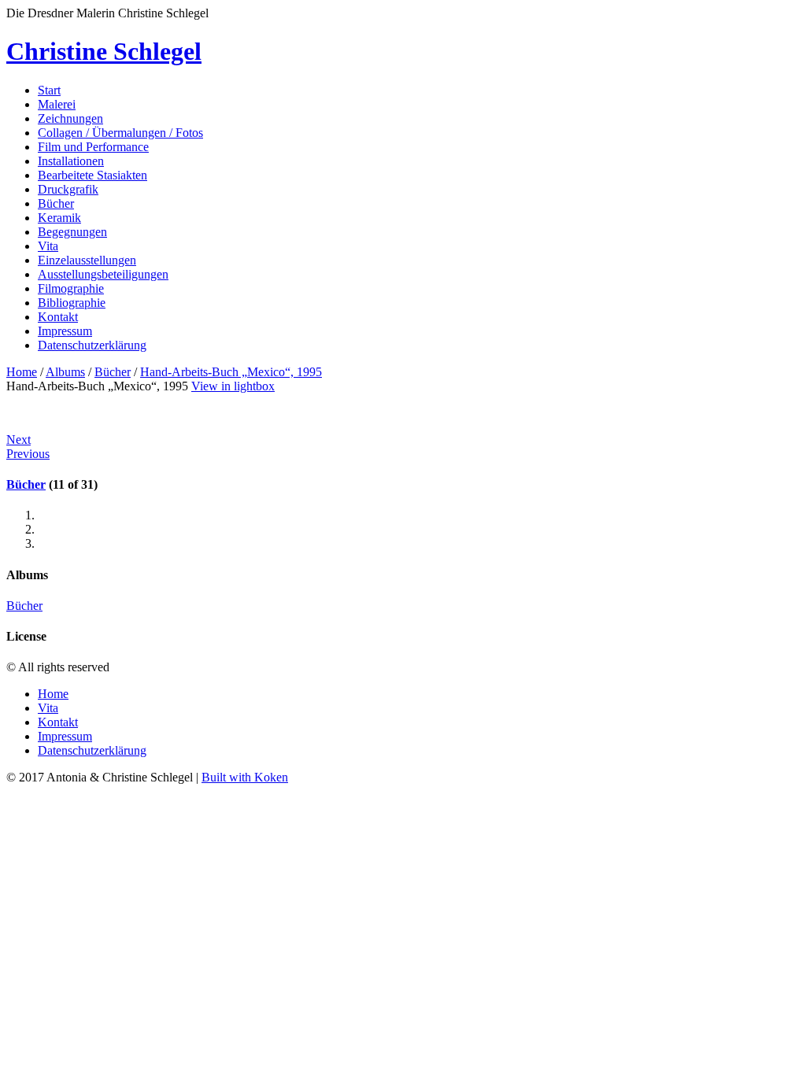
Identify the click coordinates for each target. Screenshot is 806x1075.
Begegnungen (72, 231)
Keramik (59, 217)
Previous (28, 453)
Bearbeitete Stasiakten (92, 175)
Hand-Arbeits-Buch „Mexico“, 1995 (231, 372)
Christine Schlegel (104, 51)
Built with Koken (245, 777)
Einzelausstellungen (87, 260)
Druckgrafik (68, 189)
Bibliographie (71, 302)
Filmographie (71, 288)
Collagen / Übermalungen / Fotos (120, 132)
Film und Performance (93, 146)
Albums (65, 372)
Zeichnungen (70, 118)
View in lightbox (233, 386)
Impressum (65, 331)
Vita (48, 246)
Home (21, 372)
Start (49, 90)
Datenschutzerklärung (92, 345)
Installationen (71, 161)
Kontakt (58, 316)
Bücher (56, 203)
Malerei (57, 104)
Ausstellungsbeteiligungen (103, 274)
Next (18, 439)
